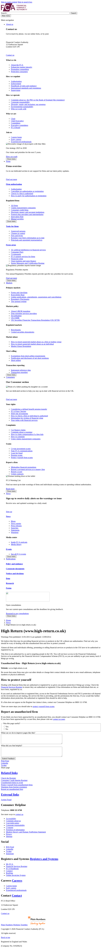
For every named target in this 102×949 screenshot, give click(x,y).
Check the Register (8, 778)
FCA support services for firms (23, 256)
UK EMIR (15, 318)
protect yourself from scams (43, 706)
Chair (13, 119)
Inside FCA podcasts (19, 542)
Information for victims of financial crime (27, 418)
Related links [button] (9, 772)
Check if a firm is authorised (22, 193)
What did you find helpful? (11, 746)
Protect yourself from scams (22, 457)
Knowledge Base (18, 295)
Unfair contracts (17, 474)
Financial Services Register (11, 687)
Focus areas (11, 245)
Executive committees (19, 125)
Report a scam (16, 472)
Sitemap (9, 836)
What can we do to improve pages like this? (18, 733)
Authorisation (16, 81)
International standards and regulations (26, 88)
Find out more (11, 179)
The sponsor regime (18, 301)
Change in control (18, 233)
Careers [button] (17, 880)
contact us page (59, 719)
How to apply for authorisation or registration (28, 196)
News (8, 494)
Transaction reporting (19, 372)
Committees (15, 123)
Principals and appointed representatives (26, 240)
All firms (14, 205)
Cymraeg (9, 827)
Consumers (10, 377)
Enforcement (16, 84)
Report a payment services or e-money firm (28, 469)
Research (10, 583)
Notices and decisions (15, 573)
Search (4, 13)
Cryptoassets (16, 254)
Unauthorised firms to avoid (12, 783)
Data (8, 578)
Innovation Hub (17, 217)
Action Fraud (6, 800)
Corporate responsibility (20, 102)
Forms (8, 588)
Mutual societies (17, 219)
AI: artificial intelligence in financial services (28, 250)
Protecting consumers (19, 72)
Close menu (11, 159)
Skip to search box (25, 2)
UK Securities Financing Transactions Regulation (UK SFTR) (35, 320)
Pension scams (16, 455)
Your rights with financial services (24, 420)
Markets (9, 283)
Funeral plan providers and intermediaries (27, 214)
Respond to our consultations (17, 613)
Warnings (14, 532)
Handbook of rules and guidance (24, 86)
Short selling (16, 360)
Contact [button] (17, 895)
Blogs (13, 521)
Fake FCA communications (21, 451)
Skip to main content (9, 2)
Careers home (16, 137)
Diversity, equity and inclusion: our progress (28, 104)
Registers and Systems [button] (44, 858)
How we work (11, 156)
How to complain (18, 437)
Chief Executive (17, 121)
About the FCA (17, 65)
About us (9, 24)
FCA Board (15, 128)
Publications (11, 559)
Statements (15, 530)
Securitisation (16, 316)
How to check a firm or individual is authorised (29, 416)
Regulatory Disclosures (20, 299)
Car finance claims (18, 430)
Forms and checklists (19, 292)
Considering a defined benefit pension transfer (29, 409)
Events (9, 549)
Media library (16, 544)
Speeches (14, 528)
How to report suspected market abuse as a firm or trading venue (36, 342)
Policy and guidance (14, 564)
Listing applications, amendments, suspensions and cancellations (36, 297)
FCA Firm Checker (18, 411)
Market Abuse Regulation (21, 346)
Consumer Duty (17, 252)
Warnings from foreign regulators (14, 787)
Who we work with (18, 109)
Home (8, 620)
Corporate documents (15, 569)
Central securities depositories (22, 332)
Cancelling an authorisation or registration (27, 191)
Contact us (10, 55)
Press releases (16, 526)
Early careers (16, 139)
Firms (8, 161)
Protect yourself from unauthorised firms (17, 785)
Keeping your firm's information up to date (27, 238)
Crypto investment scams (21, 449)
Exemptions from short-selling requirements (28, 356)
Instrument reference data (21, 370)
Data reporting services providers (24, 313)
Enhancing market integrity (21, 67)
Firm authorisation (14, 184)
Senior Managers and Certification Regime (27, 263)
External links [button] (10, 794)
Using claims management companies (25, 439)
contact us (19, 814)
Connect (9, 871)
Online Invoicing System (16, 875)
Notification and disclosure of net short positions (30, 358)
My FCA (9, 864)
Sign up (9, 512)
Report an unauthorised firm (12, 789)
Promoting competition (20, 69)
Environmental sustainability (22, 107)
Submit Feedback (8, 758)
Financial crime (17, 259)
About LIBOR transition (20, 311)
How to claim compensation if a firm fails (27, 434)
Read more (10, 489)
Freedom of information (15, 830)
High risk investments (19, 414)
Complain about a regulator (21, 432)
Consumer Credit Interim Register (14, 780)
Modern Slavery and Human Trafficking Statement (26, 832)
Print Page (5, 761)
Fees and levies (17, 236)
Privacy (9, 834)
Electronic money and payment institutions (27, 212)
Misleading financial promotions (23, 467)
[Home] (14, 11)
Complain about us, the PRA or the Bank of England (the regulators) (38, 100)
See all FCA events (18, 554)
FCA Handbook (12, 869)
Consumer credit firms (19, 210)
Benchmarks (16, 330)
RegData (9, 873)
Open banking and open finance (23, 261)
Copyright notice (12, 823)
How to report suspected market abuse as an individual (32, 344)
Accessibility (11, 819)
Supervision (15, 90)
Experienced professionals (21, 142)
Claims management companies (23, 208)
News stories (16, 523)
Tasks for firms (12, 226)
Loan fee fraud (17, 453)
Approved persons (18, 231)
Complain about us (13, 821)
